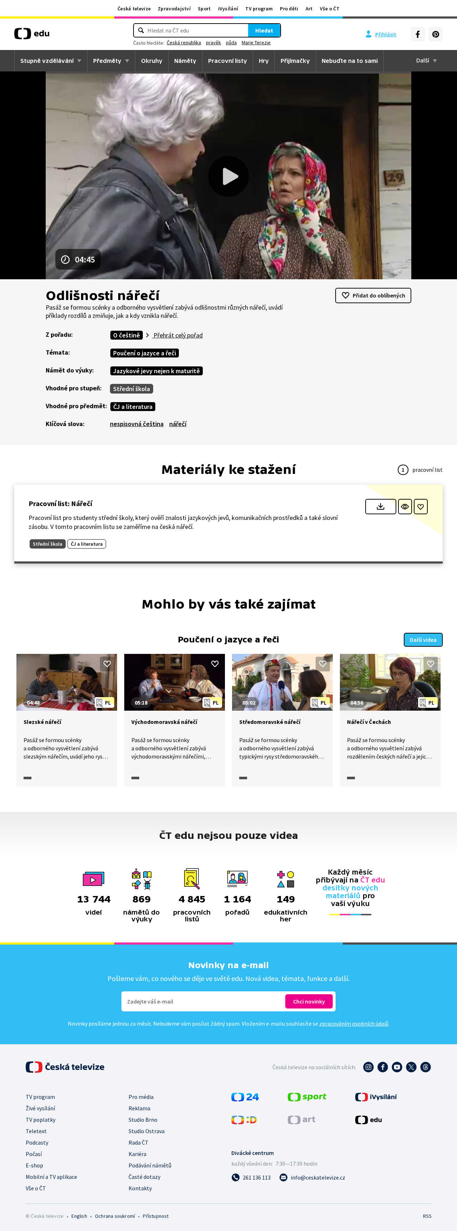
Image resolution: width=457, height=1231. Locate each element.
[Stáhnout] (380, 506)
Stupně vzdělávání (47, 60)
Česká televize (134, 8)
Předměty (107, 60)
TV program (259, 8)
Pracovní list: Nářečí (60, 503)
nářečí (177, 424)
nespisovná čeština (137, 424)
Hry (264, 60)
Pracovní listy (227, 60)
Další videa (423, 639)
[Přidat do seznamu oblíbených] (421, 506)
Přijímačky (295, 60)
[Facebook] (418, 34)
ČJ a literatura (132, 406)
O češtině (126, 335)
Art (309, 8)
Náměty (185, 60)
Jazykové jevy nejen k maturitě (156, 371)
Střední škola (131, 389)
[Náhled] (405, 506)
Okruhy (151, 60)
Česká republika (184, 42)
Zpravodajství (174, 8)
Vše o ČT (330, 8)
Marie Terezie (256, 42)
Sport (204, 8)
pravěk (213, 42)
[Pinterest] (435, 34)
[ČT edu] (31, 36)
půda (231, 42)
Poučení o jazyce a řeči (144, 353)
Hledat (264, 30)
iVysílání (228, 8)
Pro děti (289, 8)
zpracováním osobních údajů (353, 1023)
